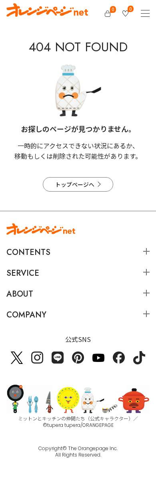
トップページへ (74, 184)
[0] (107, 13)
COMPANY (26, 315)
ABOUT (19, 294)
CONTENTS (28, 252)
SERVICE (22, 273)
